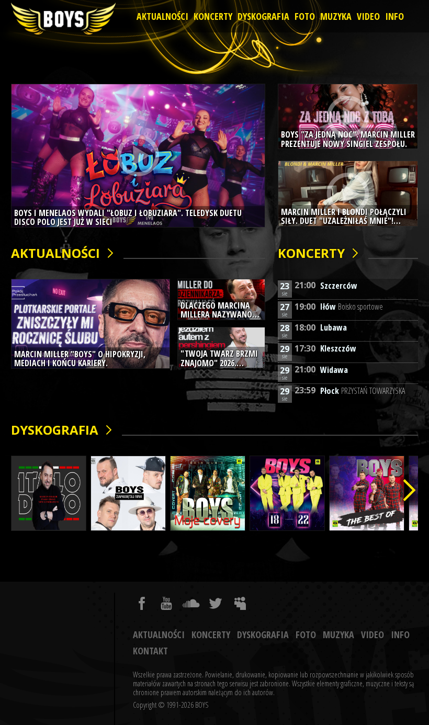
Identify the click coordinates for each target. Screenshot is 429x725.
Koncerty (213, 16)
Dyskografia (263, 16)
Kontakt (150, 650)
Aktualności (162, 16)
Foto (305, 16)
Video (368, 16)
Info (394, 16)
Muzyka (336, 16)
